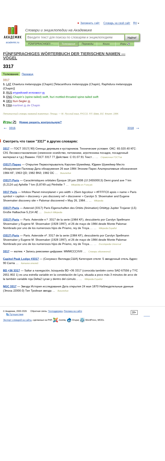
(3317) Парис (12, 164)
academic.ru (12, 42)
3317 (6, 148)
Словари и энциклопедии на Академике (58, 30)
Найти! (132, 37)
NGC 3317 (9, 286)
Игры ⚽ (125, 43)
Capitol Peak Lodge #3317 (21, 258)
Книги (106, 43)
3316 (12, 128)
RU (135, 23)
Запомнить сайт (90, 23)
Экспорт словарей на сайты (17, 320)
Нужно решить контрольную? (40, 122)
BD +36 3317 (11, 270)
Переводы (88, 43)
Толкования (68, 43)
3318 (130, 128)
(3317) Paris (11, 180)
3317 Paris (10, 192)
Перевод (27, 74)
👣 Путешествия (14, 314)
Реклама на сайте (73, 311)
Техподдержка (55, 311)
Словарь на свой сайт (116, 23)
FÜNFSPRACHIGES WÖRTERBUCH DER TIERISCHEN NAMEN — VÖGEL (41, 43)
